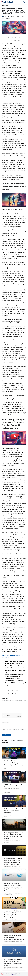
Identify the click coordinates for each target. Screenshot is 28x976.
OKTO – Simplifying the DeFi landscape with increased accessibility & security (13, 787)
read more (18, 664)
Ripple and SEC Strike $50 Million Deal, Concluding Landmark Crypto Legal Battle (14, 937)
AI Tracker (5, 5)
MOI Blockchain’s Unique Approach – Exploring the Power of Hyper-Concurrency (13, 763)
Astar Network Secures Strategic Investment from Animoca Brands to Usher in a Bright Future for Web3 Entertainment (13, 887)
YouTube (15, 632)
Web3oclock (14, 974)
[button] (8, 37)
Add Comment (6, 722)
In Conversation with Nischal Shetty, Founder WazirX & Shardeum (13, 811)
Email (3, 709)
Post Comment (6, 734)
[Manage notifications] (2, 974)
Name (3, 705)
